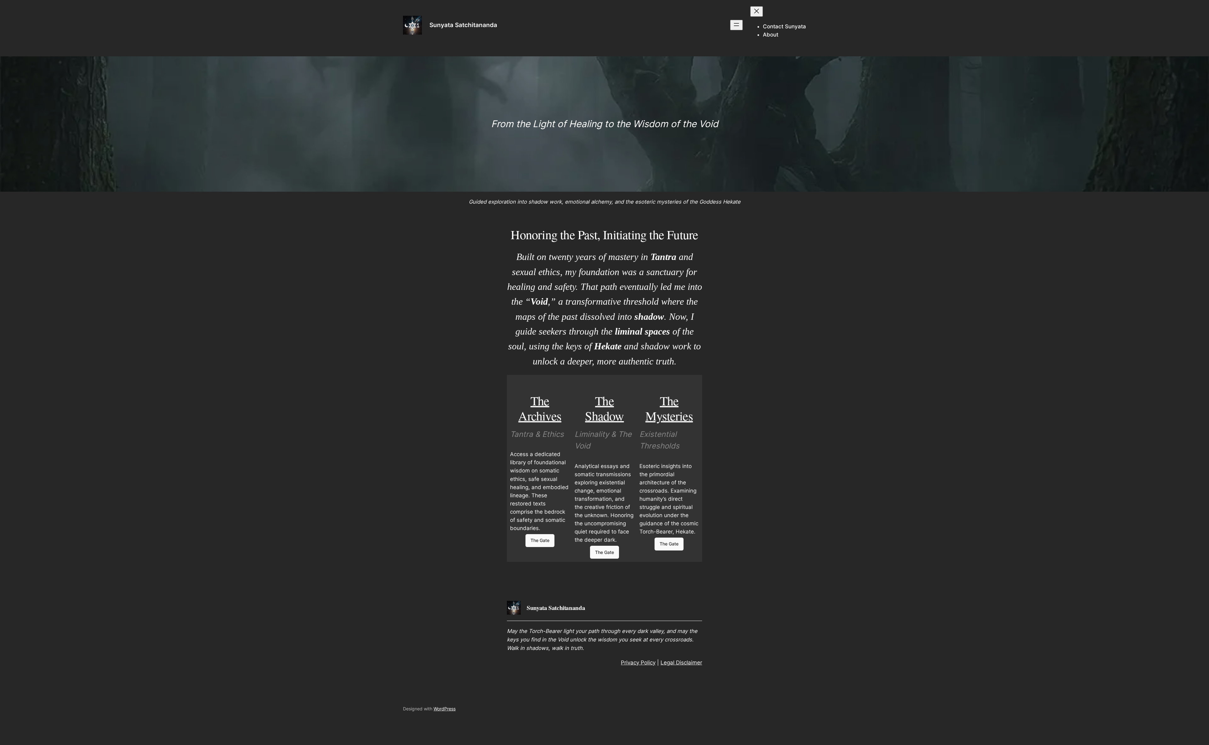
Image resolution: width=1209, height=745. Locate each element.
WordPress (445, 708)
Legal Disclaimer (681, 662)
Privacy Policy (638, 662)
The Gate (540, 540)
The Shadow (604, 408)
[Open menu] (736, 25)
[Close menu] (756, 11)
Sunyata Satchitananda (463, 25)
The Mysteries (669, 408)
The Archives (539, 408)
